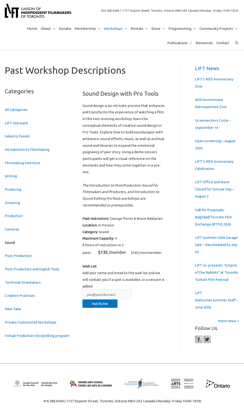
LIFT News (207, 68)
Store (155, 28)
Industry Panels (17, 136)
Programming (179, 28)
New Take (13, 309)
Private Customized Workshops (30, 322)
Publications (177, 43)
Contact (222, 43)
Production (14, 216)
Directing (12, 203)
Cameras (12, 229)
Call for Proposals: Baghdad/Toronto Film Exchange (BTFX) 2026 (213, 217)
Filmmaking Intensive (22, 163)
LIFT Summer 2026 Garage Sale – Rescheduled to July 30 (216, 245)
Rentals (137, 28)
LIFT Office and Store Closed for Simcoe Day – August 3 (214, 189)
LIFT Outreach (16, 123)
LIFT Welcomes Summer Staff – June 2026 (217, 300)
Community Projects (216, 28)
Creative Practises (20, 295)
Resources (204, 43)
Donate (65, 28)
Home (32, 28)
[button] (236, 43)
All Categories (16, 110)
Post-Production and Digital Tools (32, 269)
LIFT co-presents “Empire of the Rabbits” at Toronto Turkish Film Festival (216, 272)
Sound (10, 243)
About (46, 28)
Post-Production (18, 256)
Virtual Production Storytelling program (37, 336)
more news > (228, 321)
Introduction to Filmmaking (27, 149)
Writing (11, 176)
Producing (13, 189)
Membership (85, 28)
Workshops (113, 28)
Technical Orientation (23, 282)
